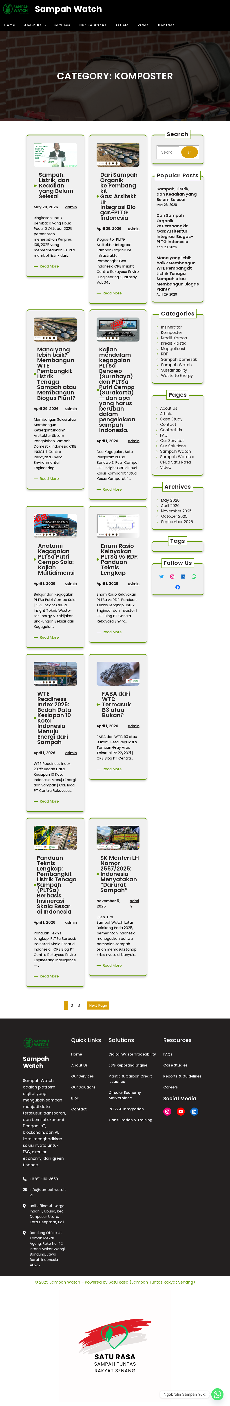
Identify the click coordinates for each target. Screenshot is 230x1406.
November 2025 (176, 511)
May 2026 (170, 500)
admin (71, 207)
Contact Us (171, 430)
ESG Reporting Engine (128, 1065)
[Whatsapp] (217, 1394)
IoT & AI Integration (126, 1109)
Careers (170, 1087)
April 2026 (170, 505)
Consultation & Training (130, 1120)
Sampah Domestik (179, 359)
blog (75, 1098)
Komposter (171, 332)
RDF (164, 354)
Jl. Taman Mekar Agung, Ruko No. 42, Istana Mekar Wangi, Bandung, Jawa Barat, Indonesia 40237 (47, 1249)
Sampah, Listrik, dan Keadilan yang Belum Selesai (177, 194)
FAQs (167, 1054)
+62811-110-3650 (44, 1179)
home (76, 1054)
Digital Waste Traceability (132, 1054)
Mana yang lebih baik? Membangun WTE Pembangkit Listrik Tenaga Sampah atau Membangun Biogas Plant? (178, 273)
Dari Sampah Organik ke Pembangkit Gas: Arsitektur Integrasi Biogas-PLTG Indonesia (175, 228)
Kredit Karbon (174, 338)
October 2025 (174, 516)
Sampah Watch (68, 9)
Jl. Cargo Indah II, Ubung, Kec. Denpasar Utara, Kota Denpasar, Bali (47, 1214)
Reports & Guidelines (182, 1076)
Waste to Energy (177, 375)
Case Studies (175, 1065)
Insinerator (171, 327)
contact (79, 1109)
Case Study (171, 419)
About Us (168, 408)
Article (166, 413)
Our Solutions (173, 446)
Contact (168, 424)
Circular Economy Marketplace (125, 1095)
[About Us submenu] (45, 25)
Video (165, 467)
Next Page (98, 1005)
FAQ (164, 435)
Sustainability (174, 370)
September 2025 (177, 522)
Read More (50, 266)
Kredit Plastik (173, 343)
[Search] (189, 152)
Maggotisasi (173, 348)
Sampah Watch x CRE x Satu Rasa (177, 459)
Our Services (172, 440)
